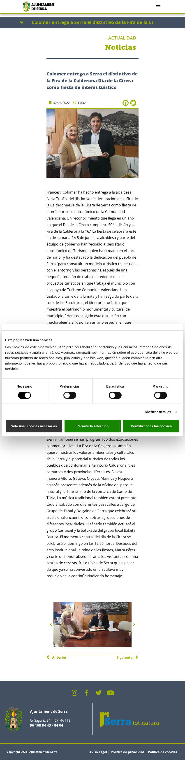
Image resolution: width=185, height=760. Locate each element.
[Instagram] (75, 693)
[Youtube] (110, 693)
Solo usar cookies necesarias (34, 426)
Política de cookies (162, 752)
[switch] (69, 395)
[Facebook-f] (86, 693)
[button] (158, 6)
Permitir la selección (92, 426)
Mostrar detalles (158, 412)
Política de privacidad (127, 752)
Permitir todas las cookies (151, 426)
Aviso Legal (98, 752)
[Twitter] (98, 693)
